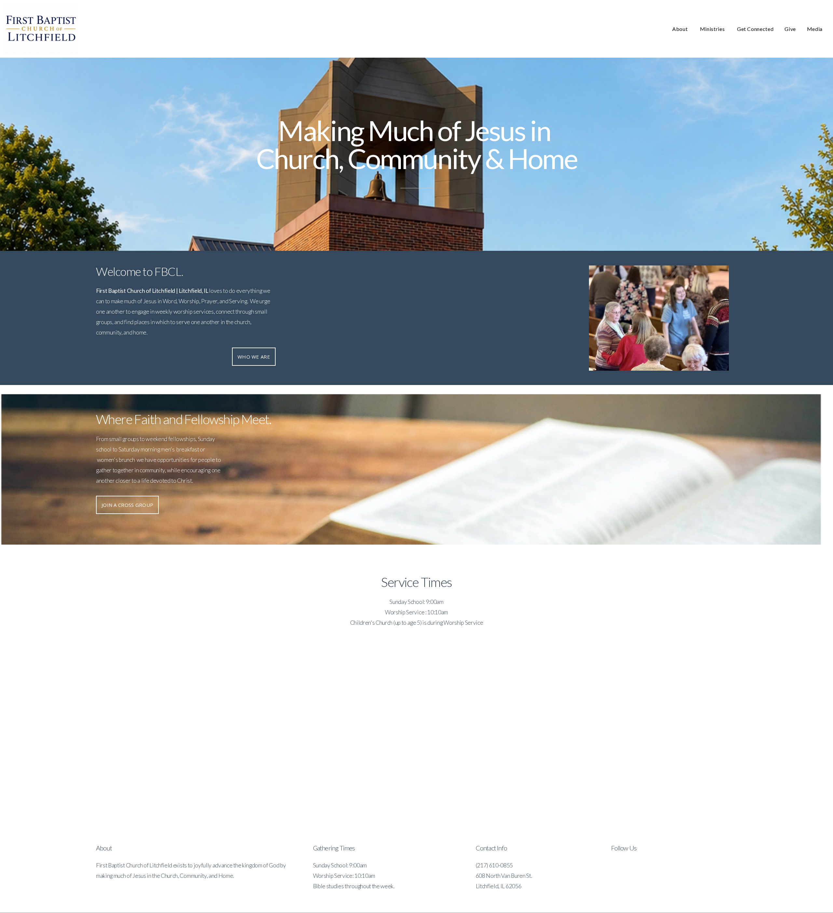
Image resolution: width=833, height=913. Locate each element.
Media (815, 29)
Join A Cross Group (127, 505)
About (680, 29)
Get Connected (755, 29)
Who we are (254, 356)
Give (790, 29)
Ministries (713, 29)
